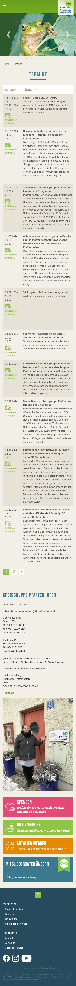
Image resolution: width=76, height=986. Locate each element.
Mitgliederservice (13, 947)
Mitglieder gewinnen (16, 923)
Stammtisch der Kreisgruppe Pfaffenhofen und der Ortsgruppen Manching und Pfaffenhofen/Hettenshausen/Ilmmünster (47, 367)
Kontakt (8, 937)
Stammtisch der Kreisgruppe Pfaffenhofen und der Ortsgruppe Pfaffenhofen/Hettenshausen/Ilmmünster (47, 191)
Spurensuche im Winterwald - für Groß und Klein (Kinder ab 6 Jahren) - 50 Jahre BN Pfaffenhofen (46, 453)
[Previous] (9, 34)
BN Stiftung (11, 918)
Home (6, 63)
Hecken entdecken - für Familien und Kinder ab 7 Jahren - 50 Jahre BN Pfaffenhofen (45, 135)
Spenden (9, 913)
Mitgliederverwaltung (21, 877)
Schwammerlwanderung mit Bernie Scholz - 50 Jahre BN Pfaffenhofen (44, 335)
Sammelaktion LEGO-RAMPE (40, 97)
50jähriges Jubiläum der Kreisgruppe (45, 292)
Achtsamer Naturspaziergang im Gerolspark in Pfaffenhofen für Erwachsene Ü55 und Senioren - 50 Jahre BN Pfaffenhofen (47, 242)
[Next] (67, 34)
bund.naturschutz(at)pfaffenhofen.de (33, 611)
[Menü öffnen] (4, 7)
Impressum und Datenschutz (38, 968)
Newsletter (10, 942)
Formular (8, 692)
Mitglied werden (13, 909)
